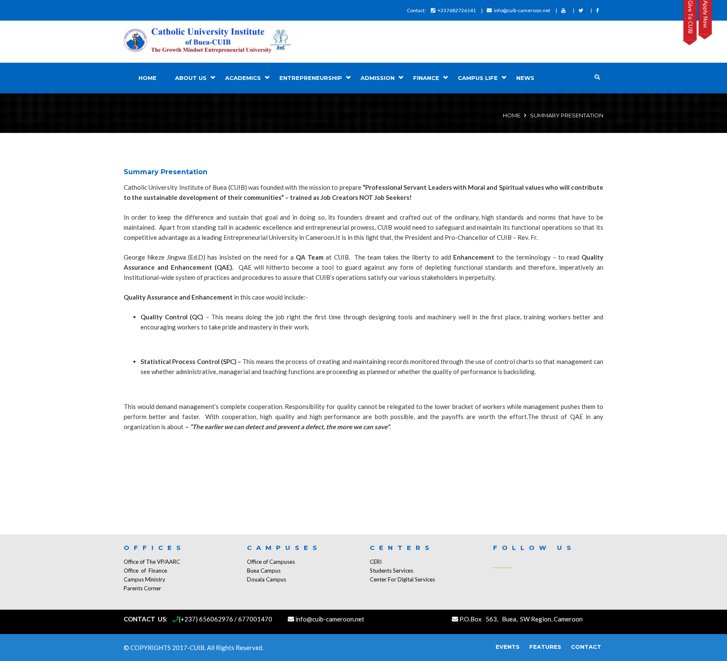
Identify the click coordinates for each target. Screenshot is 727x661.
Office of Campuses (271, 561)
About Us (191, 77)
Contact (586, 646)
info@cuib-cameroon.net (522, 10)
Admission (378, 77)
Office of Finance (145, 570)
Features (545, 646)
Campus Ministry (144, 579)
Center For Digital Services (402, 579)
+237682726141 (457, 10)
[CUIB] (208, 41)
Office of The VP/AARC (152, 561)
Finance (426, 77)
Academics (243, 77)
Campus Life (478, 77)
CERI (376, 561)
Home (147, 77)
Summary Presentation (165, 172)
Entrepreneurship (310, 77)
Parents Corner (142, 588)
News (525, 77)
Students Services (391, 570)
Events (508, 646)
